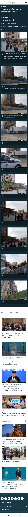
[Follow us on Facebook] (9, 498)
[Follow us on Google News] (18, 498)
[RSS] (22, 498)
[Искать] (19, 515)
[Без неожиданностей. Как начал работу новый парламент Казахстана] (14, 324)
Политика (4, 6)
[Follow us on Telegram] (12, 498)
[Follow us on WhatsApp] (15, 498)
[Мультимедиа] (8, 515)
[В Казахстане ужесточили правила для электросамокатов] (14, 453)
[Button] (4, 18)
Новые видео (7, 421)
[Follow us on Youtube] (2, 498)
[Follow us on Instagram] (5, 498)
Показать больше (6, 30)
